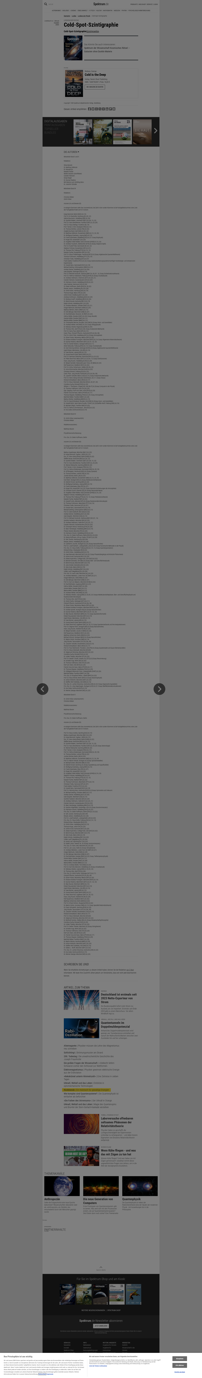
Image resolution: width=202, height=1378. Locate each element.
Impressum (50, 1374)
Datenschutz (42, 1374)
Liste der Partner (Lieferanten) (98, 1366)
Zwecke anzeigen (179, 1372)
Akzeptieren (179, 1359)
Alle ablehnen (180, 1365)
